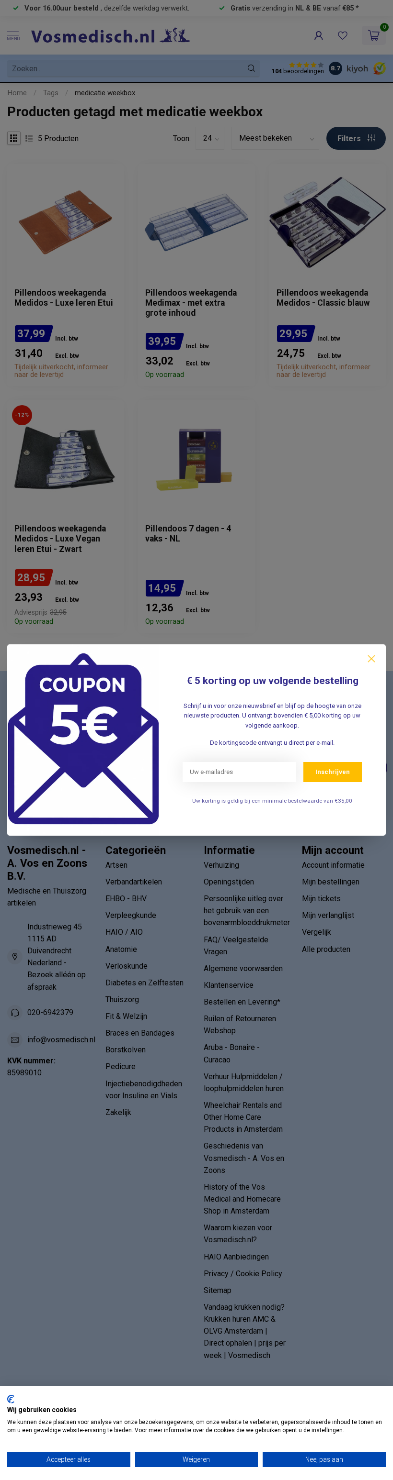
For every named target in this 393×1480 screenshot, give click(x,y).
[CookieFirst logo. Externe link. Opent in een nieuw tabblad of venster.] (10, 1399)
